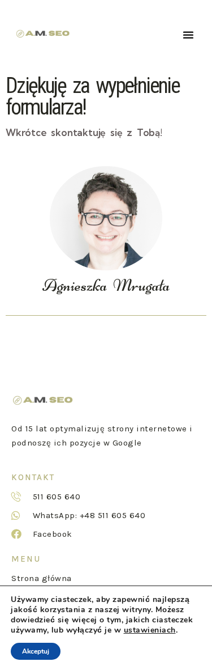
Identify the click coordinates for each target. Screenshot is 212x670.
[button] (188, 34)
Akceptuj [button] (35, 651)
